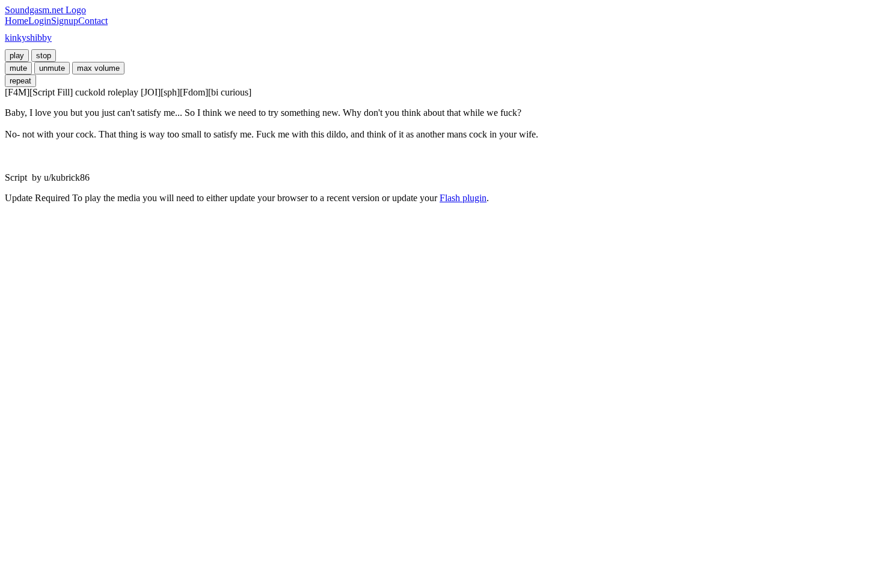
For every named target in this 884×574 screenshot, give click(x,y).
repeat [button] (20, 80)
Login (39, 21)
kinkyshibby (28, 37)
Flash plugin (463, 198)
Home (16, 21)
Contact (93, 21)
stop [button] (43, 55)
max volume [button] (98, 68)
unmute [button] (52, 68)
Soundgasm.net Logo (45, 10)
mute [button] (18, 68)
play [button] (17, 55)
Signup (64, 21)
